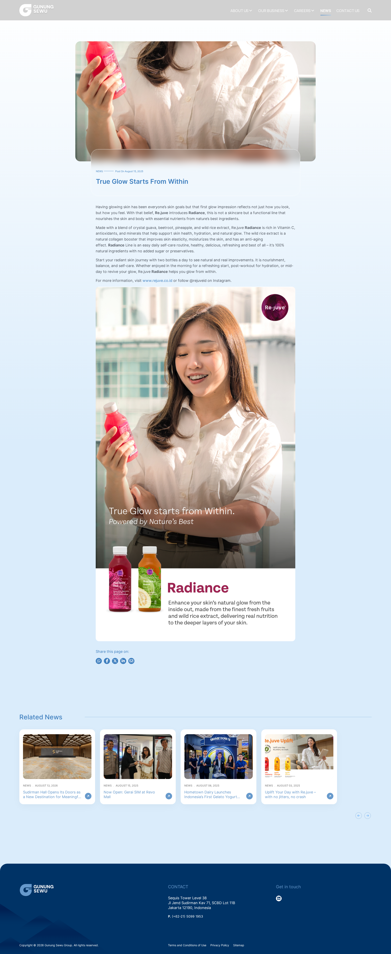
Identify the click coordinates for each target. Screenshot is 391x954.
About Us (239, 10)
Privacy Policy (219, 945)
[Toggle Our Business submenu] (286, 10)
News (325, 10)
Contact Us (347, 10)
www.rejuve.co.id (157, 280)
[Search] (370, 11)
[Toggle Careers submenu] (313, 10)
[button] (358, 815)
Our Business (271, 10)
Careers (302, 10)
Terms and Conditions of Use (187, 945)
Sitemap (238, 945)
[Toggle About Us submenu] (250, 10)
